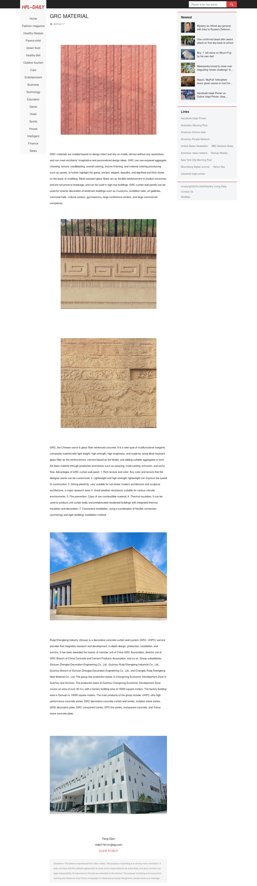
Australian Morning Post (194, 125)
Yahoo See (219, 166)
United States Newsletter (194, 146)
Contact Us (187, 191)
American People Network (195, 139)
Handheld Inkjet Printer (193, 118)
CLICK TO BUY (108, 851)
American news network (194, 153)
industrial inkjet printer (193, 173)
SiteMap (185, 197)
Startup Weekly (219, 153)
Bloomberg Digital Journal (195, 166)
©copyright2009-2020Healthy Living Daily (204, 186)
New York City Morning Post (196, 160)
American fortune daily (193, 132)
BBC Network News (222, 146)
